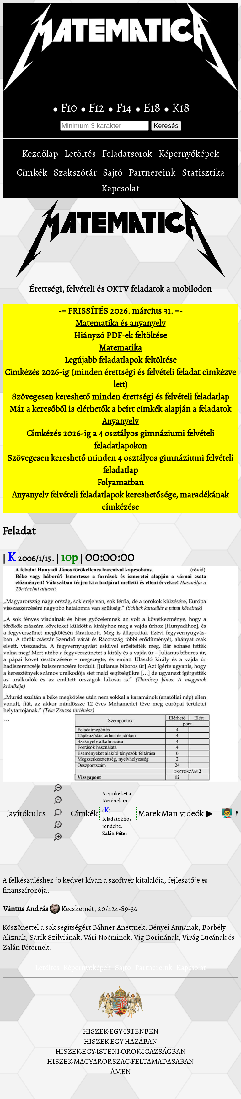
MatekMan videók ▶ (175, 813)
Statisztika (203, 172)
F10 (70, 107)
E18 (153, 107)
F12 (98, 107)
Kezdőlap (40, 153)
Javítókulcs (26, 813)
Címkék (32, 172)
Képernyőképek (188, 153)
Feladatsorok (127, 153)
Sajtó (112, 172)
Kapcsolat (120, 188)
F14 (125, 107)
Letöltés (80, 153)
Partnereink (152, 172)
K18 (181, 107)
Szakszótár (75, 172)
